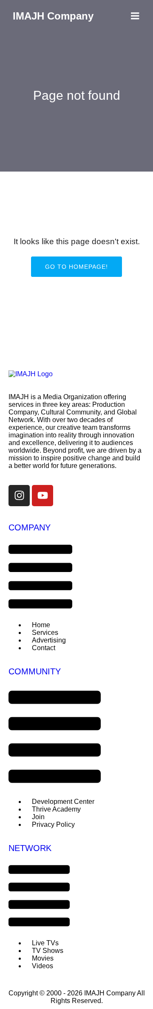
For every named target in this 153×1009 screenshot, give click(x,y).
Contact (43, 647)
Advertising (49, 640)
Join (38, 816)
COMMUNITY (34, 671)
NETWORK (29, 848)
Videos (42, 966)
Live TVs (45, 943)
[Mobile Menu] (135, 16)
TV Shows (47, 950)
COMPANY (29, 527)
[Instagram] (19, 495)
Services (45, 632)
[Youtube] (42, 495)
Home (41, 625)
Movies (43, 958)
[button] (40, 577)
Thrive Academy (56, 809)
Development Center (63, 801)
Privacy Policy (53, 824)
